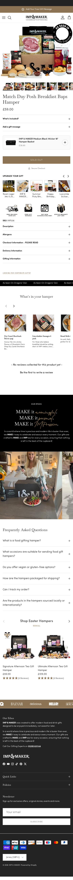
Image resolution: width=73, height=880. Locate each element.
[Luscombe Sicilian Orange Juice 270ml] (50, 186)
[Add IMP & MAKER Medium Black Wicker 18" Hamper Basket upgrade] (65, 142)
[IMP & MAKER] (36, 17)
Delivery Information (12, 251)
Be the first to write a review (36, 372)
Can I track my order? (16, 589)
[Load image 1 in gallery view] (36, 52)
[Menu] (3, 17)
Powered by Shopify (28, 865)
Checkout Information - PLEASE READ (20, 243)
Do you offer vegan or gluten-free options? (29, 567)
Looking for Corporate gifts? (17, 273)
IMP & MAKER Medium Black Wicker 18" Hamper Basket (38, 140)
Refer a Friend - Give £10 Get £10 (36, 3)
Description (8, 227)
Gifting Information (12, 259)
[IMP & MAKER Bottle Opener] (9, 186)
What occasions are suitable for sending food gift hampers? (33, 554)
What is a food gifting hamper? (22, 540)
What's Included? (11, 119)
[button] (29, 349)
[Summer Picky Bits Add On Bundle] (23, 186)
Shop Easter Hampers (36, 621)
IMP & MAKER (14, 865)
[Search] (11, 17)
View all (36, 626)
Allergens (7, 235)
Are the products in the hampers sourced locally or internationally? (34, 602)
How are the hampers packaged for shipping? (31, 578)
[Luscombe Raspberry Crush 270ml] (64, 186)
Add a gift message (11, 127)
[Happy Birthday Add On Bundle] (36, 186)
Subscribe (36, 821)
